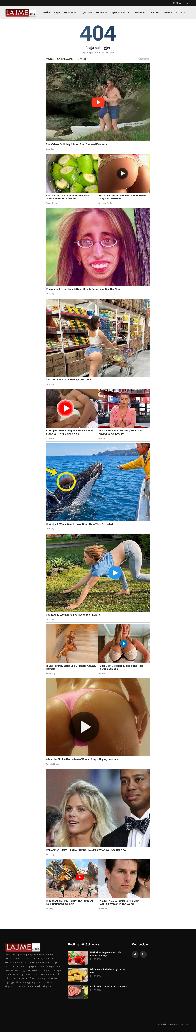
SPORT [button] (154, 12)
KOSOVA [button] (100, 12)
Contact (185, 1023)
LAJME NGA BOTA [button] (120, 12)
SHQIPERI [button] (85, 12)
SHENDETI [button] (169, 12)
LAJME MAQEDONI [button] (64, 12)
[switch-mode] (188, 3)
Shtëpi (47, 12)
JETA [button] (183, 12)
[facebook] (135, 954)
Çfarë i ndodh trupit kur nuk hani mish (108, 986)
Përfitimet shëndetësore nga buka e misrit (107, 971)
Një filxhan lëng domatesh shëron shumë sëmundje (106, 954)
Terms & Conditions (167, 1023)
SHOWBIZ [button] (140, 12)
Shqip (178, 3)
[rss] (143, 954)
